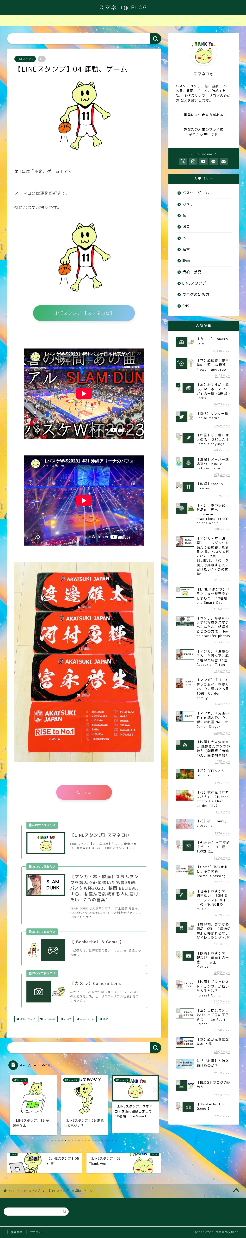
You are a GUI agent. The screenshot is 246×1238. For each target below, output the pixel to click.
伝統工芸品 (192, 271)
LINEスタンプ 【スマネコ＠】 (84, 313)
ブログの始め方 (195, 294)
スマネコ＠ (49, 1018)
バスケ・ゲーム (195, 192)
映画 (186, 260)
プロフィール (38, 1232)
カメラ (188, 204)
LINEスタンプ (25, 59)
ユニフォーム (86, 1018)
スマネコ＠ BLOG (123, 7)
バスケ (67, 1018)
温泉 (186, 226)
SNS (185, 305)
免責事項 (17, 1232)
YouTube (84, 792)
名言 (186, 249)
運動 (105, 1018)
